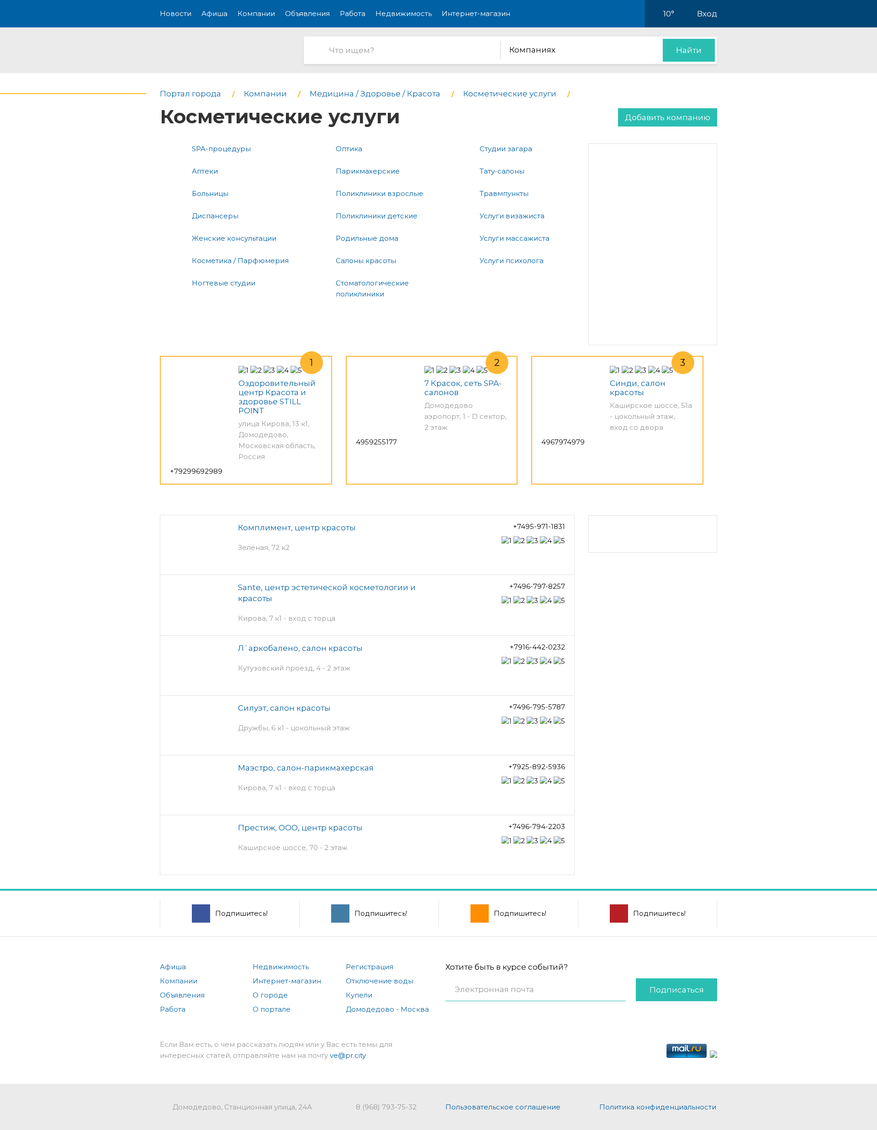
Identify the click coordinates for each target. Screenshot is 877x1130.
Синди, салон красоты (638, 388)
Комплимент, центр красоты (297, 527)
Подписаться (677, 989)
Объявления (307, 13)
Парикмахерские (368, 171)
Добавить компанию (667, 117)
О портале (272, 1009)
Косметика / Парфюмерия (240, 260)
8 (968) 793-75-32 (386, 1107)
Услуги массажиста (514, 238)
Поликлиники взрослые (379, 193)
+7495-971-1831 (539, 526)
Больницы (210, 193)
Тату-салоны (502, 171)
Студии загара (506, 148)
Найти (689, 50)
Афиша (214, 13)
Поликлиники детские (376, 215)
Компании (256, 13)
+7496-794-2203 (536, 826)
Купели (359, 995)
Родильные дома (367, 238)
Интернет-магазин (476, 13)
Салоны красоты (366, 260)
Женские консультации (234, 238)
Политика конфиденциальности (657, 1107)
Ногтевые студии (223, 283)
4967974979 (563, 442)
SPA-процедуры (221, 148)
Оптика (349, 148)
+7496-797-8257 (537, 586)
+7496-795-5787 (537, 706)
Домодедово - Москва (387, 1009)
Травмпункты (504, 193)
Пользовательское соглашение (502, 1107)
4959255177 (376, 442)
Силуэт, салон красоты (284, 708)
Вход (707, 13)
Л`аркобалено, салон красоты (300, 648)
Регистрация (369, 966)
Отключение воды (379, 981)
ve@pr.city (348, 1055)
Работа (352, 13)
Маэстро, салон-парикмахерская (306, 767)
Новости (175, 13)
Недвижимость (403, 13)
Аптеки (205, 171)
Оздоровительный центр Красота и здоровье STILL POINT (277, 397)
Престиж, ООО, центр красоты (300, 827)
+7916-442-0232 (537, 647)
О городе (270, 995)
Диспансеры (215, 215)
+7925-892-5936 (536, 766)
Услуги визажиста (512, 215)
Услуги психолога (512, 260)
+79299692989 (196, 471)
